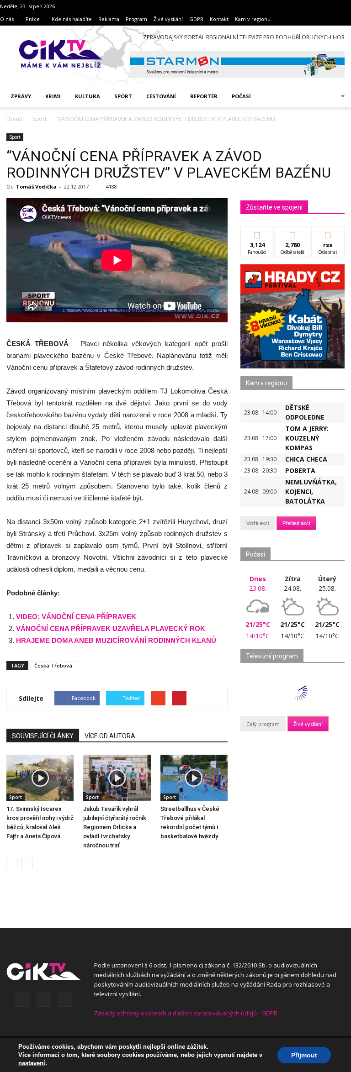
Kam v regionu (253, 19)
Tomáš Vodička (36, 186)
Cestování (161, 96)
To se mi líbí (257, 236)
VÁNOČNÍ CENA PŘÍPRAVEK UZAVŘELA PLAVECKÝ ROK (110, 628)
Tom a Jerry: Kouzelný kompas (307, 438)
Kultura (87, 96)
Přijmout (304, 1055)
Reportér (204, 96)
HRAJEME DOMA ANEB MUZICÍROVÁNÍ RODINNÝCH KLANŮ (116, 640)
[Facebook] (23, 999)
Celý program (263, 723)
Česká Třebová (53, 665)
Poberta (300, 470)
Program (136, 19)
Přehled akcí (296, 523)
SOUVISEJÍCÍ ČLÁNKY (43, 736)
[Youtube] (65, 999)
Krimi (53, 96)
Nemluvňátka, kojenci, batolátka (311, 491)
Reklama (108, 19)
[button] (331, 96)
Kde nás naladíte (72, 19)
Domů (14, 119)
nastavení (31, 1063)
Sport (123, 96)
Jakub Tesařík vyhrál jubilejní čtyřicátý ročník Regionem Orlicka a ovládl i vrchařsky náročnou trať (114, 827)
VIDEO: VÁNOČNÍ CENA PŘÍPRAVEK (76, 616)
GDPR (196, 19)
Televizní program (272, 656)
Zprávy (21, 96)
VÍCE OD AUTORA (110, 736)
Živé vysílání (168, 19)
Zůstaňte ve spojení (274, 207)
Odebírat (292, 233)
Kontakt (219, 19)
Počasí (241, 96)
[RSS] (44, 999)
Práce (33, 19)
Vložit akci (257, 523)
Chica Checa (306, 459)
